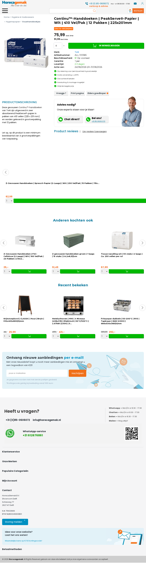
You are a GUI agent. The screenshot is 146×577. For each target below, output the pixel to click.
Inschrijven (78, 373)
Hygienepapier (13, 21)
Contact (7, 490)
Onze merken (9, 461)
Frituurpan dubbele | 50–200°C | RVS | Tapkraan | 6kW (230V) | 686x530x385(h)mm (120, 321)
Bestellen (138, 11)
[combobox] (58, 45)
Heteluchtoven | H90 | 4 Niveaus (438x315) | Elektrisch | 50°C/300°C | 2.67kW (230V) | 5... (70, 321)
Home (7, 17)
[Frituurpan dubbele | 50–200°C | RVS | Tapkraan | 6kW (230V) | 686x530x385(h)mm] (122, 305)
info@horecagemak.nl (47, 420)
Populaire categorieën (15, 470)
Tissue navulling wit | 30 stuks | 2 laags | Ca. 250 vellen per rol (121, 255)
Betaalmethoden (12, 549)
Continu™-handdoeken (30, 107)
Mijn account (9, 480)
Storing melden (15, 521)
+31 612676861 (33, 435)
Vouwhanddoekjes (31, 21)
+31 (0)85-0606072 (18, 420)
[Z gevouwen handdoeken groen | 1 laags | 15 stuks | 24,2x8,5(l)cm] (73, 240)
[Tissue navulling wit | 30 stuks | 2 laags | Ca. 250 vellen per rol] (122, 240)
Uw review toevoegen (94, 131)
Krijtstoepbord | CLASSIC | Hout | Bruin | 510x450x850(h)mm (24, 320)
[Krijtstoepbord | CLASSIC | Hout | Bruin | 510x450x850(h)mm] (25, 305)
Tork (77, 52)
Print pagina (77, 93)
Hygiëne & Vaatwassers (23, 17)
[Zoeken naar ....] (93, 10)
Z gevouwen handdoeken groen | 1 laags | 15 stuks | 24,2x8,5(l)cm (73, 255)
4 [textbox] (56, 45)
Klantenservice (11, 451)
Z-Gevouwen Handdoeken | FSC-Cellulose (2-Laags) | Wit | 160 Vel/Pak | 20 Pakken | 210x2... (23, 256)
